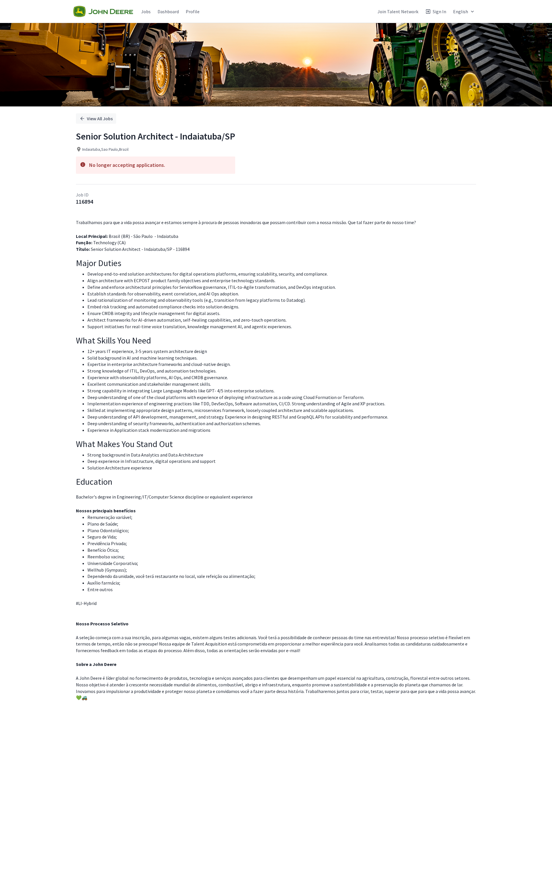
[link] (103, 11)
